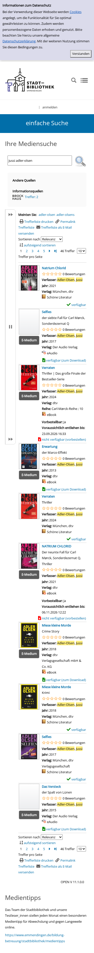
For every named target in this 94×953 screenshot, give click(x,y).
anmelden (49, 107)
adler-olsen (47, 214)
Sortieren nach (29, 239)
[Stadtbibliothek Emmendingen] (30, 80)
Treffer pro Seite (30, 256)
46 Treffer (67, 251)
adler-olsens (65, 214)
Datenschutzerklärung (19, 41)
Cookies (75, 12)
